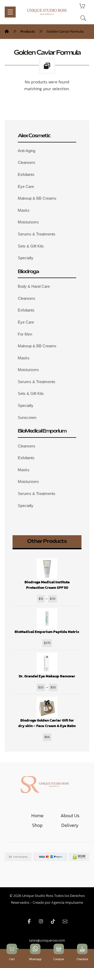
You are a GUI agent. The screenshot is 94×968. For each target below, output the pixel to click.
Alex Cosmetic (34, 136)
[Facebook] (29, 921)
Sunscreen (27, 417)
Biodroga (28, 271)
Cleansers (26, 162)
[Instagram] (41, 921)
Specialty (25, 258)
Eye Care (26, 186)
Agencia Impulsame (67, 902)
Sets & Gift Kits (31, 246)
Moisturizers (28, 222)
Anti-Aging (26, 150)
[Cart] (82, 5)
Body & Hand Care (34, 286)
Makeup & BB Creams (37, 198)
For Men (25, 334)
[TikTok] (53, 921)
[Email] (65, 921)
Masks (24, 210)
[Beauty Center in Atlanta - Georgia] (47, 12)
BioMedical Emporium (42, 431)
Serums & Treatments (36, 234)
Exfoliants (26, 174)
